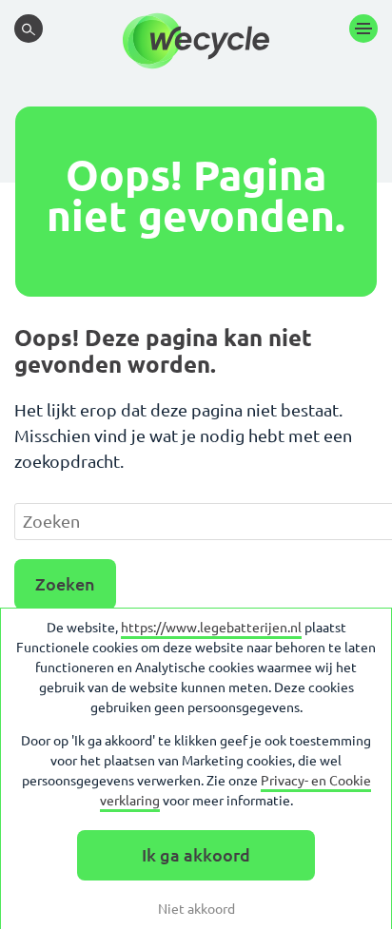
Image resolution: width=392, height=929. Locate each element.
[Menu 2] (363, 28)
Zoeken (65, 583)
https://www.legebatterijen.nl (211, 627)
